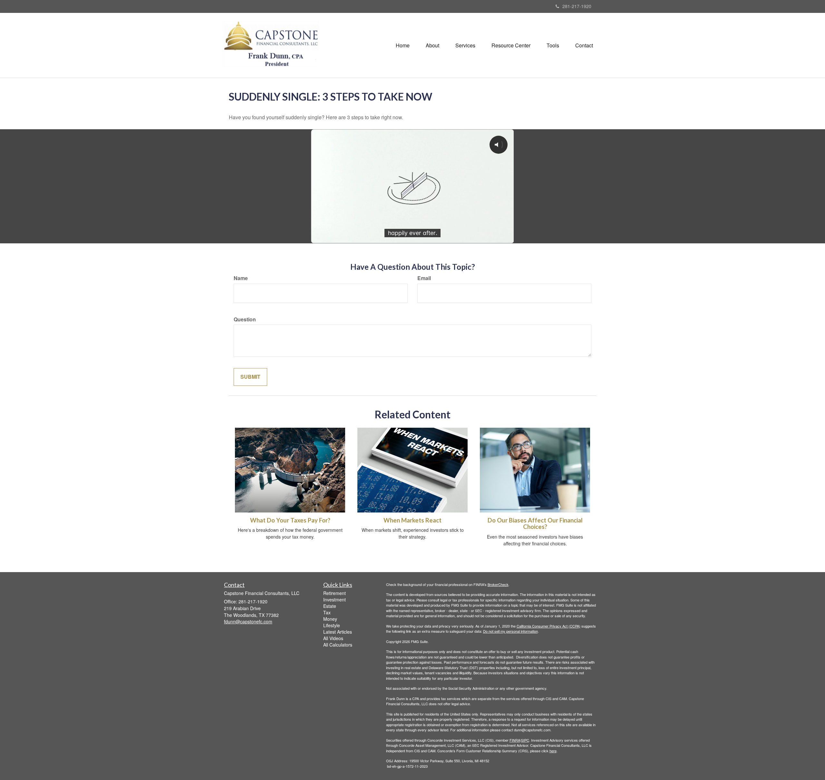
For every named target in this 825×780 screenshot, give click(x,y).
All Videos (333, 638)
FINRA (515, 740)
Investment (334, 599)
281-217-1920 (576, 6)
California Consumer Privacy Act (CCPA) (548, 626)
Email (424, 278)
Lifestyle (331, 625)
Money (330, 619)
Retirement (334, 593)
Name (241, 278)
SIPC (525, 740)
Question (245, 319)
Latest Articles (337, 632)
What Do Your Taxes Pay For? (290, 520)
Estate (329, 606)
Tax (327, 612)
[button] (432, 45)
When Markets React (412, 520)
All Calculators (337, 644)
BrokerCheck (498, 584)
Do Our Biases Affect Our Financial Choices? (535, 524)
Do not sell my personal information (510, 631)
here (553, 750)
